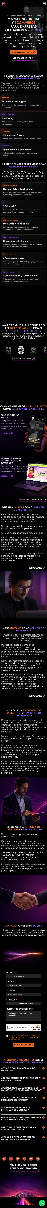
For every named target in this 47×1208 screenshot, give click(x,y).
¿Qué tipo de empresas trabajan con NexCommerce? (19, 1128)
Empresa (10, 999)
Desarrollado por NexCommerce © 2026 (23, 1172)
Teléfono (11, 990)
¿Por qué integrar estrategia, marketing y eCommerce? (18, 1138)
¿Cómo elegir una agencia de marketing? (18, 1069)
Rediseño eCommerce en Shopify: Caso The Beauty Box (12, 460)
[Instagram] (11, 1159)
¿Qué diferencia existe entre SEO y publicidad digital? (20, 1079)
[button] (44, 3)
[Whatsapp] (18, 1159)
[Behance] (38, 1159)
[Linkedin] (4, 1159)
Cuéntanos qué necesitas (20, 1009)
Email (9, 981)
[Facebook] (24, 1159)
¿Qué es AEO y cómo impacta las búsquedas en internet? (19, 1099)
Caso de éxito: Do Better (10, 416)
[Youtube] (31, 1159)
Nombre (10, 972)
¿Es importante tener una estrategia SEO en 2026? (16, 1108)
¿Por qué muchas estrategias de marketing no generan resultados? (21, 1089)
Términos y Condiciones (23, 1165)
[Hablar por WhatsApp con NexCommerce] (42, 1203)
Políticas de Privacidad (23, 1168)
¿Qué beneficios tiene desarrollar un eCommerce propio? (21, 1118)
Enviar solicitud (23, 1044)
